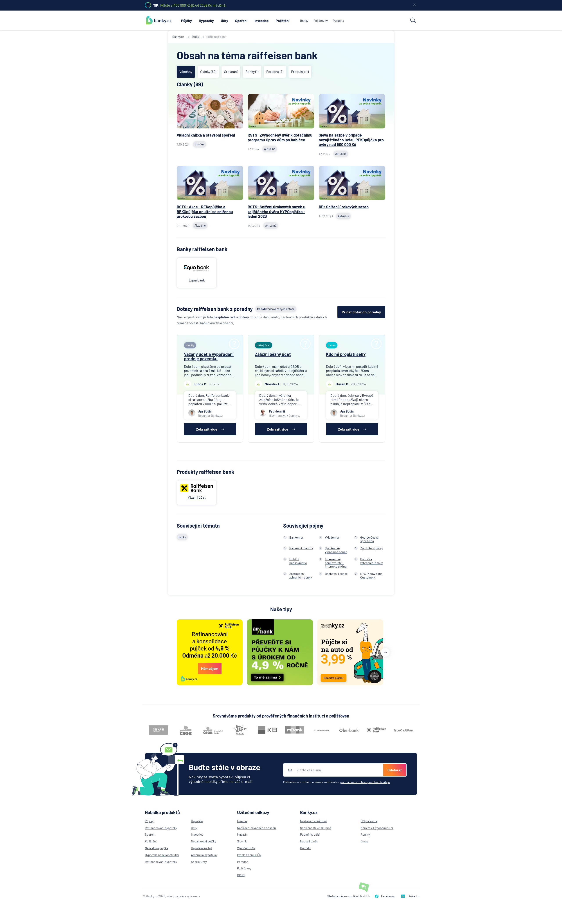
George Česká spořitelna (369, 539)
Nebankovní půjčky (203, 841)
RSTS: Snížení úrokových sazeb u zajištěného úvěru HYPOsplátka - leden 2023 (276, 211)
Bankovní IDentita (301, 548)
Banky (304, 20)
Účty (224, 20)
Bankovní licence (336, 573)
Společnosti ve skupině (315, 828)
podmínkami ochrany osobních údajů (365, 782)
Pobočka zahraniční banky (371, 561)
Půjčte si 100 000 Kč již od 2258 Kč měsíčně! (193, 5)
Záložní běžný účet (273, 354)
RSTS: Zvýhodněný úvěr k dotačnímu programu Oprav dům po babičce (280, 137)
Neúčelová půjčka (156, 848)
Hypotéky (206, 20)
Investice (261, 20)
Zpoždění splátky (371, 548)
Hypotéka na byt (201, 848)
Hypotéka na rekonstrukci (162, 855)
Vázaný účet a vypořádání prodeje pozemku (209, 356)
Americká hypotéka (204, 855)
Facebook (387, 896)
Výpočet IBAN (246, 848)
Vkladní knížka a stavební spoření (206, 135)
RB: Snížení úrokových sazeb (344, 206)
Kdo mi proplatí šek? (346, 354)
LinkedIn (413, 896)
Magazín (242, 834)
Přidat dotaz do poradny (361, 312)
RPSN (241, 875)
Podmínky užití (310, 834)
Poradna (338, 20)
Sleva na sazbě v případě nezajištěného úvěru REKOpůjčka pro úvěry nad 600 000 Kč (351, 140)
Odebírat (394, 770)
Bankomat (296, 537)
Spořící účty (199, 862)
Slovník (242, 841)
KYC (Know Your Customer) (371, 575)
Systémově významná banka (336, 550)
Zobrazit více (207, 429)
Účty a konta (369, 821)
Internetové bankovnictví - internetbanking (335, 562)
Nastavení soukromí (313, 821)
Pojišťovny (320, 20)
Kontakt (305, 848)
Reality (365, 834)
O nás (364, 841)
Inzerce (242, 821)
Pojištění (283, 20)
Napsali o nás (309, 841)
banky (182, 537)
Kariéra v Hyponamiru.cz (377, 828)
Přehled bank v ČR (249, 855)
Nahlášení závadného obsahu (256, 828)
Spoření (241, 20)
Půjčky (186, 20)
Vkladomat (332, 537)
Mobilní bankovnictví (298, 561)
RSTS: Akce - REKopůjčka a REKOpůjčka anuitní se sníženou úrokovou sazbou (205, 211)
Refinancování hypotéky (161, 828)
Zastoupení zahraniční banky (300, 575)
